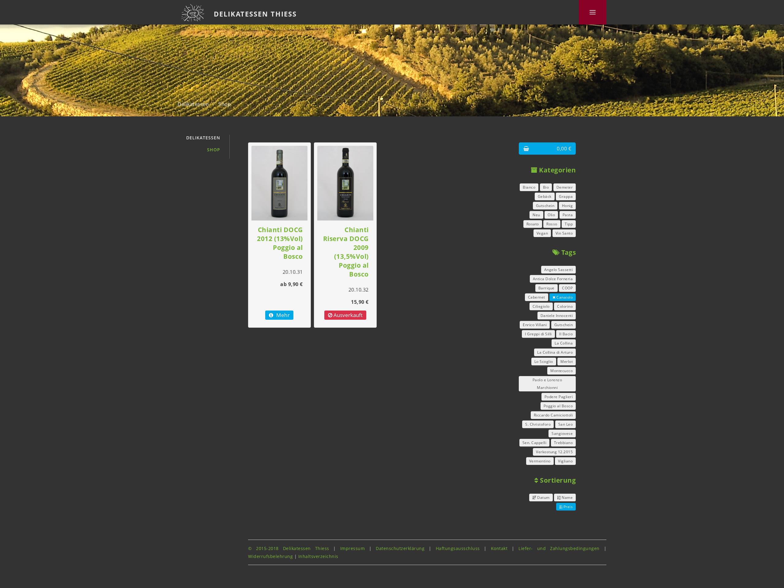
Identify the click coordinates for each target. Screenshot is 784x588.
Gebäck (545, 196)
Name (567, 497)
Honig (567, 205)
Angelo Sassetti (558, 269)
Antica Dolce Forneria (553, 278)
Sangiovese (562, 433)
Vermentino (540, 461)
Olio (551, 214)
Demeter (564, 187)
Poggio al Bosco (558, 406)
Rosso (551, 224)
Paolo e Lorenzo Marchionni (547, 383)
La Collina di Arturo (555, 352)
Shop (224, 104)
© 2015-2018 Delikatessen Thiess (288, 548)
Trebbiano (563, 442)
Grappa (566, 196)
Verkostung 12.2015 (554, 451)
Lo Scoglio (543, 361)
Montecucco (561, 370)
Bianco (529, 187)
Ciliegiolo (541, 306)
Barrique (546, 288)
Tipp (569, 224)
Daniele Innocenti (557, 315)
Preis (567, 506)
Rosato (532, 224)
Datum (543, 497)
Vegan (542, 233)
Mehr (282, 314)
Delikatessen (193, 104)
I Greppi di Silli (538, 334)
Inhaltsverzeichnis (318, 556)
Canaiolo (564, 297)
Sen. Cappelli (534, 442)
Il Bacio (566, 334)
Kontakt (499, 548)
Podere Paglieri (559, 396)
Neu (536, 214)
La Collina (564, 343)
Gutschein (545, 205)
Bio (546, 187)
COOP (567, 288)
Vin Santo (564, 233)
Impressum (352, 548)
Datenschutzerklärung (400, 548)
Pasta (568, 214)
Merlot (566, 361)
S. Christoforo (538, 424)
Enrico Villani (535, 324)
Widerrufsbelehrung (270, 556)
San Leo (565, 424)
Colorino (565, 306)
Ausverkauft (347, 314)
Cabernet (536, 297)
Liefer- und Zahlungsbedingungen (558, 548)
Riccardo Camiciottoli (553, 415)
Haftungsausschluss (458, 548)
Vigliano (565, 461)
